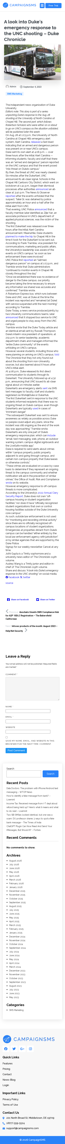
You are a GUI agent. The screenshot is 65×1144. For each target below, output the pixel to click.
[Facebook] (6, 1049)
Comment (12, 674)
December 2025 (17, 891)
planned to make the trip (19, 236)
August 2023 (15, 986)
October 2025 (16, 898)
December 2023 (17, 970)
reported (10, 196)
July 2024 (14, 951)
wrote (9, 482)
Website (10, 727)
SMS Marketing (14, 94)
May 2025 (14, 917)
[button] (42, 5)
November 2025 (17, 895)
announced (42, 189)
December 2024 (17, 936)
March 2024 (15, 967)
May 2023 (14, 997)
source (9, 583)
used (35, 408)
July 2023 (14, 989)
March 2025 (15, 925)
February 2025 (16, 929)
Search (10, 768)
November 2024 (17, 940)
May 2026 (14, 872)
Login (6, 1085)
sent (45, 388)
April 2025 (14, 921)
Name (9, 706)
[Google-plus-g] (22, 1049)
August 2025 (15, 906)
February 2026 (16, 883)
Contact (7, 1074)
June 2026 (14, 868)
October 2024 (16, 944)
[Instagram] (30, 1049)
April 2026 (14, 876)
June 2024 (14, 955)
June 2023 (14, 993)
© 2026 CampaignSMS (32, 1139)
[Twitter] (14, 1049)
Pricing (6, 1069)
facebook (13, 577)
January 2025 (15, 933)
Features (8, 1063)
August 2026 (15, 861)
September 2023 (17, 982)
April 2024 (14, 963)
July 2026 (14, 864)
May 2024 (14, 959)
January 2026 (16, 887)
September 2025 (17, 902)
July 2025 (14, 910)
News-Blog (9, 1079)
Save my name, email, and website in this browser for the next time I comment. (30, 742)
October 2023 (16, 978)
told (57, 354)
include (51, 435)
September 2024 (17, 948)
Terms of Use (10, 1104)
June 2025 (14, 914)
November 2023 (17, 974)
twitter (26, 577)
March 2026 (15, 880)
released (36, 141)
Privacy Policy (10, 1099)
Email (9, 717)
